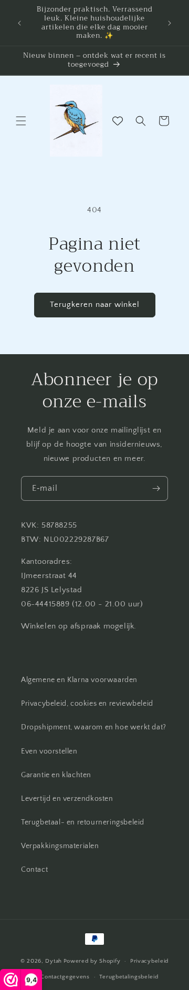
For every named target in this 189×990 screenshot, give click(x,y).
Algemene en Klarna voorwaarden (79, 680)
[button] (21, 120)
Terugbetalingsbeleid (128, 977)
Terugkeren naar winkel (95, 304)
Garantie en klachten (56, 775)
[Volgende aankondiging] (169, 23)
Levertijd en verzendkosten (67, 799)
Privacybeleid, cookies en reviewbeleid (87, 703)
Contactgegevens (65, 977)
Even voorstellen (49, 751)
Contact (34, 869)
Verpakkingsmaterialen (60, 846)
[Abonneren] (155, 488)
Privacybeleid (149, 961)
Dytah (53, 961)
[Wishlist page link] (117, 121)
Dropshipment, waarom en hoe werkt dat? (93, 727)
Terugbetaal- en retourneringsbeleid (82, 822)
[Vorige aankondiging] (19, 23)
